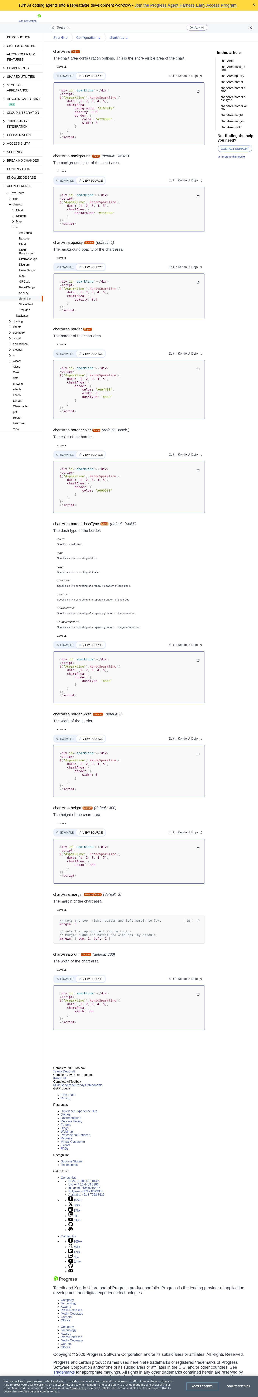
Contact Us (68, 1177)
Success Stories (72, 1161)
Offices (65, 1320)
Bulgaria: (85, 1191)
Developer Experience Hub (79, 1111)
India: (84, 1187)
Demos (65, 1114)
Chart (22, 244)
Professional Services (75, 1135)
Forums (66, 1124)
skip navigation (28, 20)
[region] (129, 1386)
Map (22, 275)
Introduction (18, 37)
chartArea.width (66, 954)
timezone (18, 423)
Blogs (65, 1128)
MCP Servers (62, 1085)
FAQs (64, 1148)
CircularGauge (28, 258)
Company (67, 1300)
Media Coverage (72, 1313)
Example (61, 67)
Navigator (22, 315)
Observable (20, 406)
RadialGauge (27, 287)
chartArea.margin (67, 894)
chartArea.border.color (72, 430)
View (16, 429)
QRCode (24, 281)
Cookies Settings (238, 1386)
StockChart (26, 304)
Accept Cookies (202, 1386)
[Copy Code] (198, 91)
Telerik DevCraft (64, 1071)
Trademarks (64, 1372)
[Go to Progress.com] (65, 1280)
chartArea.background (71, 156)
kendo (17, 395)
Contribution (18, 169)
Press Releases (71, 1310)
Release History (71, 1121)
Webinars (67, 1131)
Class (16, 366)
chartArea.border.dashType (76, 524)
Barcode (24, 238)
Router (17, 417)
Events (65, 1145)
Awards (66, 1306)
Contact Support (235, 148)
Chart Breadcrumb (26, 251)
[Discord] (70, 1229)
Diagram (24, 264)
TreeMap (24, 309)
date (15, 378)
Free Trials (68, 1094)
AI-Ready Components (87, 1085)
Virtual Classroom (73, 1141)
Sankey (24, 292)
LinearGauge (27, 270)
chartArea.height (67, 808)
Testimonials (69, 1164)
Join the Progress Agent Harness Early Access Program (185, 5)
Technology (68, 1303)
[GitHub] (70, 1225)
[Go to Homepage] (39, 20)
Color (16, 372)
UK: (83, 1184)
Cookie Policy (78, 1388)
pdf (15, 412)
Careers (66, 1317)
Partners (66, 1138)
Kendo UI (59, 1078)
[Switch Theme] (251, 28)
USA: (83, 1181)
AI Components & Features (21, 57)
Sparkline (25, 298)
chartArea (61, 51)
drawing (18, 383)
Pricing (65, 1098)
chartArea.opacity (68, 242)
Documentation (71, 1118)
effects (17, 389)
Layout (17, 400)
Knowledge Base (21, 177)
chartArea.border (67, 329)
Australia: (86, 1194)
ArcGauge (25, 232)
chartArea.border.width (72, 714)
